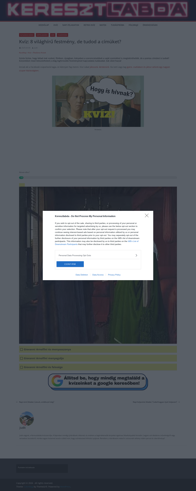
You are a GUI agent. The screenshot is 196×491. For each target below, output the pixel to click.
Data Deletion (82, 275)
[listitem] (98, 255)
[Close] (147, 216)
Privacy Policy (114, 275)
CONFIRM (70, 264)
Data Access (98, 275)
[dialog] (98, 245)
